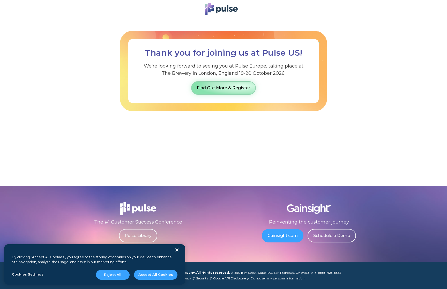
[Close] (177, 250)
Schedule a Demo (331, 235)
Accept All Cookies (155, 274)
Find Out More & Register (223, 87)
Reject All (112, 274)
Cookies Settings (27, 274)
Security (202, 278)
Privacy (185, 278)
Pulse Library (138, 235)
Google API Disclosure (229, 278)
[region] (94, 264)
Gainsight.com (282, 235)
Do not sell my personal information (277, 278)
